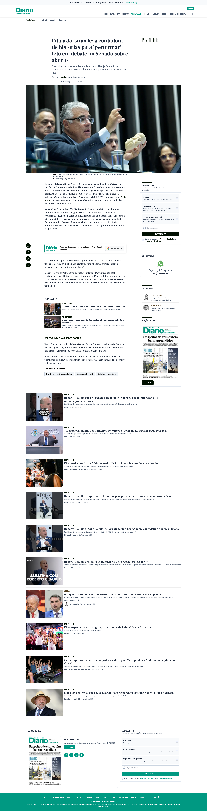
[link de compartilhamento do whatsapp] (28, 245)
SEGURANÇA (147, 14)
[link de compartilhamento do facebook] (28, 252)
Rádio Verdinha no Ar (77, 3)
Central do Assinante (84, 797)
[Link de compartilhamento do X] (28, 258)
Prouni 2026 (119, 3)
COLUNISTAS (182, 14)
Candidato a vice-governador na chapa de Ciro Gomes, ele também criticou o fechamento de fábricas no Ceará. (101, 404)
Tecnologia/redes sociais (85, 374)
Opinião (67, 591)
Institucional (101, 797)
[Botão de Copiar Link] (28, 265)
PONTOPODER (136, 14)
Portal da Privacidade (140, 797)
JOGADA (156, 14)
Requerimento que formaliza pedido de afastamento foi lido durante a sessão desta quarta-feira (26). (98, 434)
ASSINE (190, 8)
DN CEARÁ (125, 14)
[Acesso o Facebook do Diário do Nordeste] (71, 755)
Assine (69, 797)
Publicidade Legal (132, 3)
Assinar (148, 383)
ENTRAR (180, 8)
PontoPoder (31, 20)
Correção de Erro (159, 797)
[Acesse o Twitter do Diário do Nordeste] (76, 755)
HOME (106, 14)
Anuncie (44, 797)
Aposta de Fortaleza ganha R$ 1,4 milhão (99, 3)
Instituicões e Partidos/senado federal (59, 374)
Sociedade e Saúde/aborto (107, 374)
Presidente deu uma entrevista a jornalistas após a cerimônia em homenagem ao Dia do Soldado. (96, 696)
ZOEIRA (173, 14)
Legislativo (45, 20)
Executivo (62, 20)
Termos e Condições (167, 239)
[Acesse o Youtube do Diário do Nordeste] (81, 755)
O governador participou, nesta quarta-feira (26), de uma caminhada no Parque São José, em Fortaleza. (98, 466)
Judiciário (53, 20)
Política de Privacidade (153, 241)
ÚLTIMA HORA (115, 14)
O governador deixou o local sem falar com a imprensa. (82, 630)
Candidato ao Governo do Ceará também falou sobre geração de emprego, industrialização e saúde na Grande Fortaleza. (104, 666)
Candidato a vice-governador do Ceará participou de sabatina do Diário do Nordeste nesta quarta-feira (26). (100, 532)
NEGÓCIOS (165, 14)
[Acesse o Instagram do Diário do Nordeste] (66, 755)
